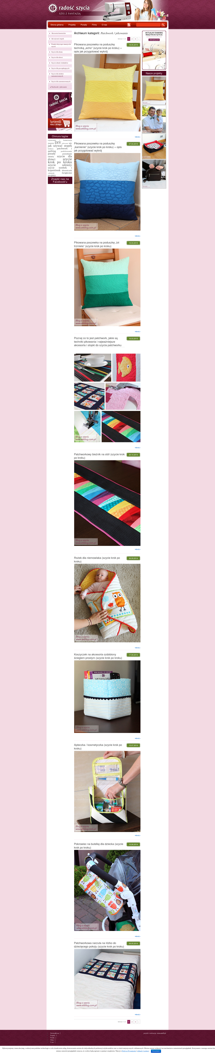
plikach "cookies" (143, 1051)
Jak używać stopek (57, 39)
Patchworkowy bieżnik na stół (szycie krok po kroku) (99, 456)
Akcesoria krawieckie (58, 33)
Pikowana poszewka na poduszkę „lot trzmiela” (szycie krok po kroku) (96, 244)
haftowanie (65, 143)
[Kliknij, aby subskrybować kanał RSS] (129, 25)
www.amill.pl (161, 1033)
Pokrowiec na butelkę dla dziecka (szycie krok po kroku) (98, 845)
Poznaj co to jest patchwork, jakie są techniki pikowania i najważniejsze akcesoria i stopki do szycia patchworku (97, 341)
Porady (84, 24)
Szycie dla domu (57, 52)
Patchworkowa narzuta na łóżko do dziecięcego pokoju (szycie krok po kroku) (99, 944)
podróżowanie (66, 151)
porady (51, 153)
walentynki (51, 173)
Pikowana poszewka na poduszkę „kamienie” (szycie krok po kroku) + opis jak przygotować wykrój (98, 146)
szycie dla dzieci (60, 157)
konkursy (51, 149)
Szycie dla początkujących (60, 68)
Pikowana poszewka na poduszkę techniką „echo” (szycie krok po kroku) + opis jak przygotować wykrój (98, 47)
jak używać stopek (60, 145)
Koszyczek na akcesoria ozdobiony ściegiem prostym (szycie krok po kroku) (98, 656)
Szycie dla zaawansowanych (60, 81)
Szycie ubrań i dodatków (59, 63)
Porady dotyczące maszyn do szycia (61, 45)
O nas (104, 24)
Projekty (72, 24)
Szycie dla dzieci (57, 57)
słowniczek (67, 170)
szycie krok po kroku (60, 160)
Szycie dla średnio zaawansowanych (57, 75)
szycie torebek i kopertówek (60, 169)
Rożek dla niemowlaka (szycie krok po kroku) (97, 559)
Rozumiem (156, 1051)
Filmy (94, 24)
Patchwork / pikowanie (59, 87)
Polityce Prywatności (129, 1051)
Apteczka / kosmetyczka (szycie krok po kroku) (98, 746)
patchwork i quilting (60, 149)
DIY (58, 143)
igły (70, 143)
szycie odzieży (60, 165)
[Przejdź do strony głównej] (69, 9)
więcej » (137, 137)
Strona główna (57, 24)
